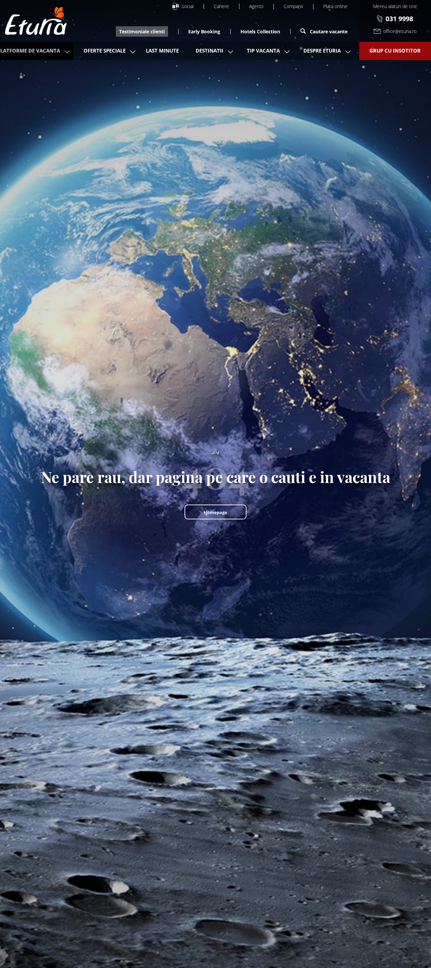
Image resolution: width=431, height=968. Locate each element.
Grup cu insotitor (395, 50)
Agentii (256, 6)
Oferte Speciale (105, 50)
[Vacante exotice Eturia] (36, 21)
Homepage (215, 512)
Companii (293, 6)
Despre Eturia (322, 50)
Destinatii (209, 50)
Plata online (335, 6)
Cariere (221, 6)
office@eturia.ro (400, 31)
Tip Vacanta (263, 50)
